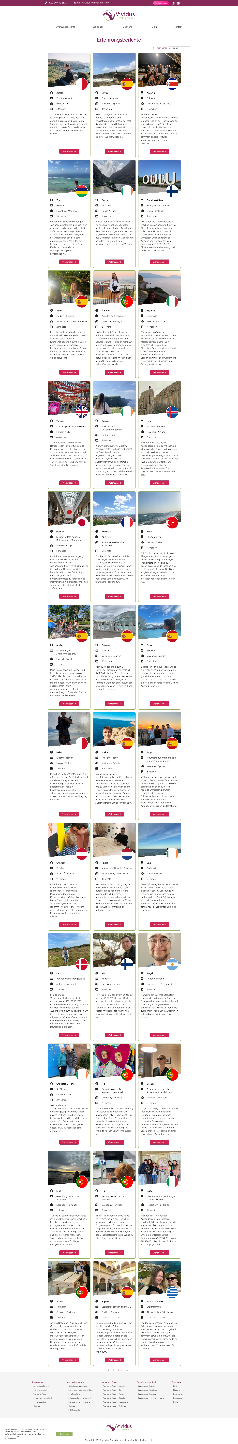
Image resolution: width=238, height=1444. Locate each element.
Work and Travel (39, 1394)
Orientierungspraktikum (77, 1386)
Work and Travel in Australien (115, 1386)
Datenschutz (178, 1394)
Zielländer (98, 27)
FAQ (175, 1386)
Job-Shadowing (39, 1402)
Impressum (177, 1398)
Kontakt (178, 27)
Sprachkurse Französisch (148, 1390)
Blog (154, 27)
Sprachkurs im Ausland (42, 1398)
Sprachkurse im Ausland (148, 1382)
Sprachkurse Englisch (146, 1386)
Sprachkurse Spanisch (147, 1394)
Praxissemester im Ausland (79, 1402)
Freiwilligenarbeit (40, 1390)
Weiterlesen (67, 151)
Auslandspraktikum (41, 1386)
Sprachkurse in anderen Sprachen (151, 1398)
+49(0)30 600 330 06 (58, 2)
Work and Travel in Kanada (114, 1398)
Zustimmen (64, 1434)
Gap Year (37, 1406)
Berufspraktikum (75, 1394)
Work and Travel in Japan (113, 1394)
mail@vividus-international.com (92, 2)
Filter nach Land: (159, 48)
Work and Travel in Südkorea (114, 1406)
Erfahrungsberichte (65, 27)
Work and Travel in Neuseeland (115, 1402)
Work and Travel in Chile (112, 1390)
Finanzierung (178, 1390)
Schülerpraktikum (75, 1410)
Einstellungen (10, 1438)
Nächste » (125, 1370)
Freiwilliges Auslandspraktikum (80, 1390)
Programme (38, 1382)
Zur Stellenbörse (161, 3)
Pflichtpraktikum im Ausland (79, 1398)
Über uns (127, 27)
